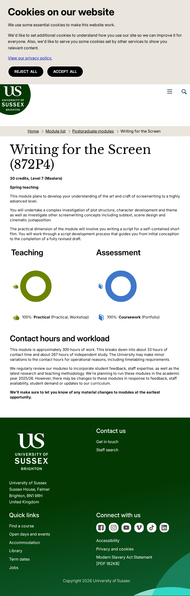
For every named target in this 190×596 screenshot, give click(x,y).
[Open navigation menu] (170, 91)
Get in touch (107, 441)
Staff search (107, 449)
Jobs (13, 567)
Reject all (25, 71)
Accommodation (24, 542)
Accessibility (107, 540)
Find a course (21, 525)
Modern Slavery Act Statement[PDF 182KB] (124, 560)
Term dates (19, 559)
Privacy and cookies (115, 548)
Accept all (65, 71)
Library (15, 550)
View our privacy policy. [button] (30, 58)
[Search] (184, 95)
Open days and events (29, 534)
